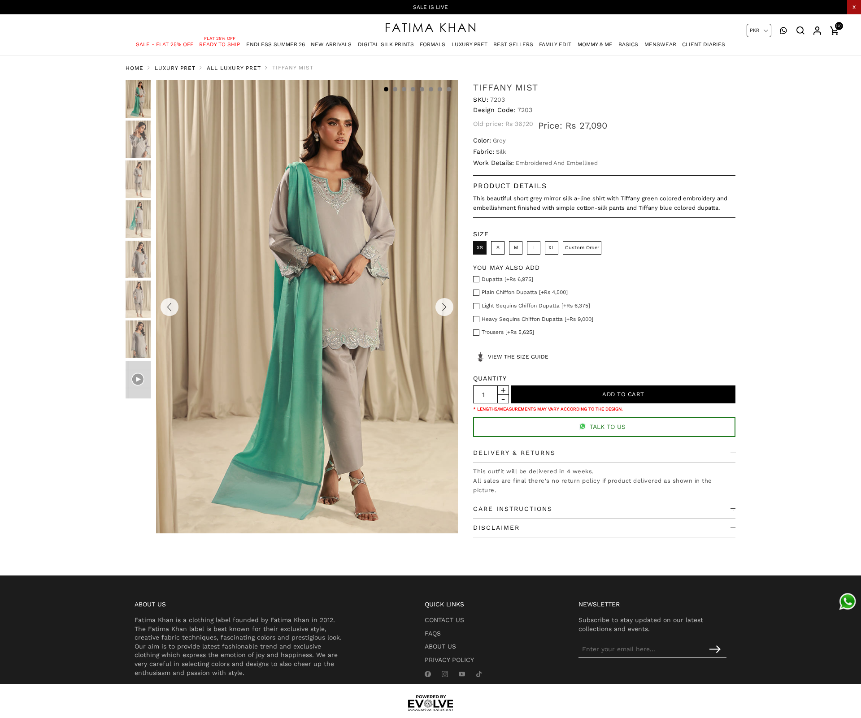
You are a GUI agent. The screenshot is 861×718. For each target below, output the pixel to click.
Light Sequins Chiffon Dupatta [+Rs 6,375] (536, 306)
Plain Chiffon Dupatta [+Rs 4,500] (525, 292)
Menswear (660, 44)
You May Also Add (506, 267)
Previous (169, 307)
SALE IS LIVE (430, 7)
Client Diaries (703, 44)
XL (551, 248)
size (481, 234)
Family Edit (555, 44)
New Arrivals (331, 44)
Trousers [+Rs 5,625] (508, 332)
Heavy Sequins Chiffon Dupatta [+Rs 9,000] (537, 319)
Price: (550, 125)
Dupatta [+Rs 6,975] (507, 279)
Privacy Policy (449, 659)
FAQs (433, 633)
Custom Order (582, 248)
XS (480, 248)
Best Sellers (513, 44)
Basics (628, 44)
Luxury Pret (469, 44)
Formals (432, 44)
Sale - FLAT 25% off (164, 44)
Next (444, 307)
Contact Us (444, 619)
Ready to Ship (219, 44)
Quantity (490, 378)
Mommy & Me (595, 44)
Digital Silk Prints (386, 44)
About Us (440, 646)
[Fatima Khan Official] (430, 27)
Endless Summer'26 (275, 44)
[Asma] (848, 601)
